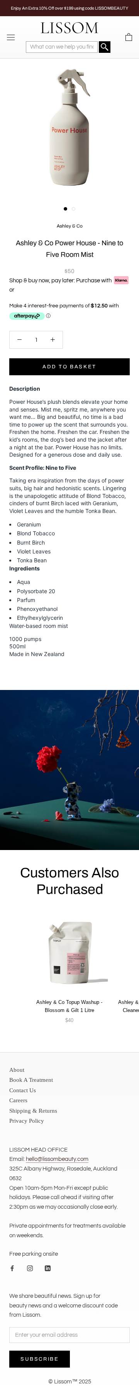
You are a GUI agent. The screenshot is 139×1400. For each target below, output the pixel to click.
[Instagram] (30, 1268)
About (16, 1070)
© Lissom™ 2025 (69, 1382)
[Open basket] (128, 37)
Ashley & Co (70, 226)
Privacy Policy (26, 1121)
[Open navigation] (11, 37)
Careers (18, 1100)
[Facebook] (12, 1268)
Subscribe (39, 1359)
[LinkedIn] (48, 1268)
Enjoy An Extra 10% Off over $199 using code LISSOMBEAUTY (69, 8)
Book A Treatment (31, 1080)
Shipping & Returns (33, 1111)
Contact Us (22, 1090)
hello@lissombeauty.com (57, 1159)
